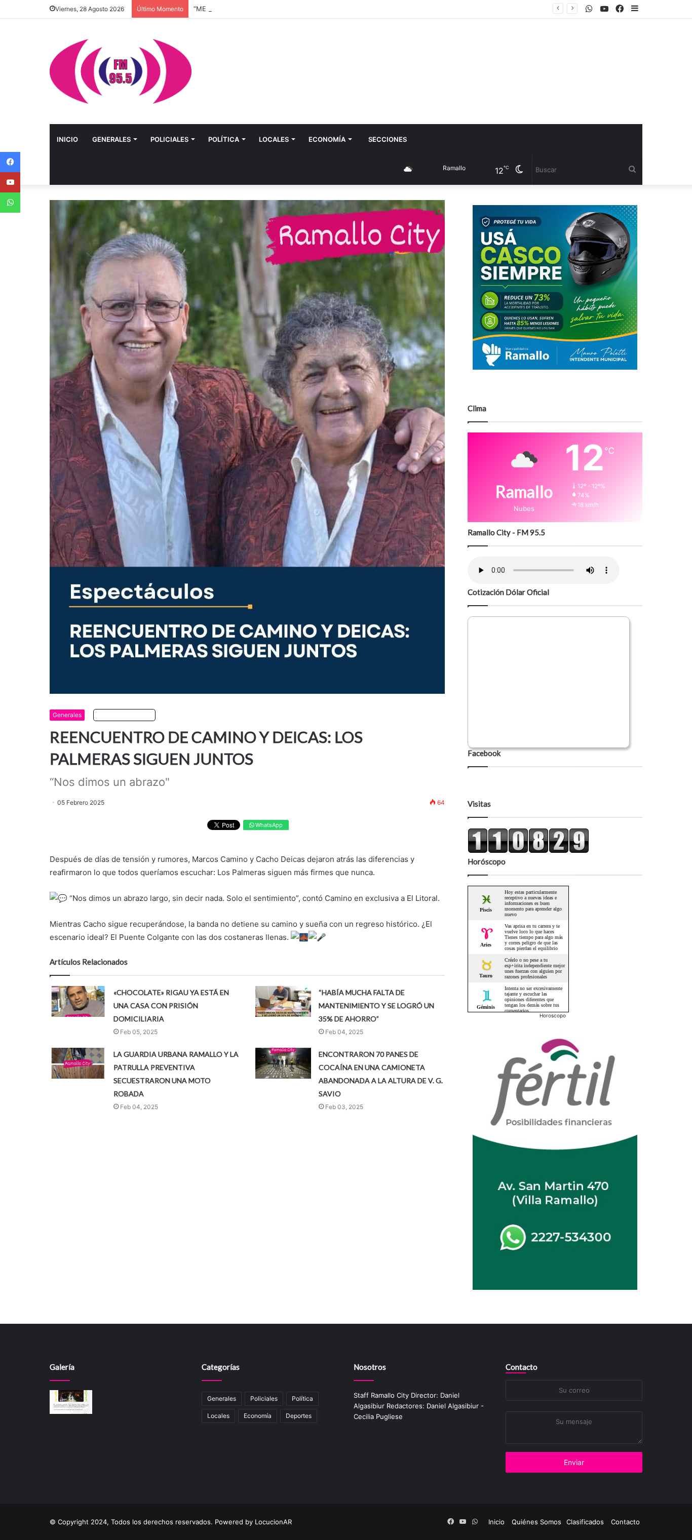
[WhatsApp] (10, 202)
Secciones (387, 139)
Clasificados (585, 1522)
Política (223, 139)
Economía (327, 139)
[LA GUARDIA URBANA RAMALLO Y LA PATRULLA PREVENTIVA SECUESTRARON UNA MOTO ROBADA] (78, 1063)
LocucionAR (273, 1522)
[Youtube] (10, 182)
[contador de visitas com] (528, 851)
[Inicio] (120, 71)
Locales (274, 139)
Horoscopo (553, 1015)
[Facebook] (10, 162)
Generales (111, 139)
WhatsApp (268, 824)
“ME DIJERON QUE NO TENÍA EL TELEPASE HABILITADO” (283, 9)
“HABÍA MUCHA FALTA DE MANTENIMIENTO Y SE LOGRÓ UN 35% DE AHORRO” (376, 1005)
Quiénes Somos (536, 1522)
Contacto (521, 1366)
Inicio (67, 139)
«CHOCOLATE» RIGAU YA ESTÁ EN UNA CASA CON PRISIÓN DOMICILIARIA (171, 1005)
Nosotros (370, 1366)
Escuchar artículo (126, 715)
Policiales (169, 139)
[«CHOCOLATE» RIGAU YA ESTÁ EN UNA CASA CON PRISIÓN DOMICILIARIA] (78, 1001)
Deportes (299, 1415)
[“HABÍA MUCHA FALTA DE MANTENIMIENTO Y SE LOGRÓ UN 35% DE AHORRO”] (283, 1001)
